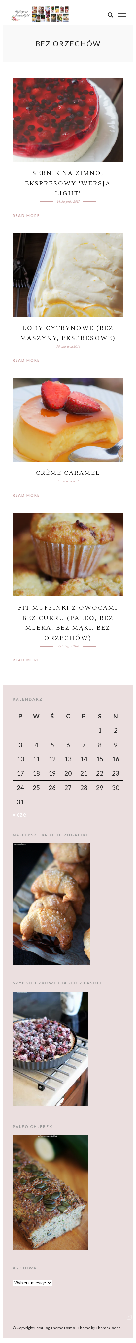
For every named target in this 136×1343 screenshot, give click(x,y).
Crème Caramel (68, 473)
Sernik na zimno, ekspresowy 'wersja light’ (68, 183)
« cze (19, 814)
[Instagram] (129, 1317)
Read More (26, 215)
